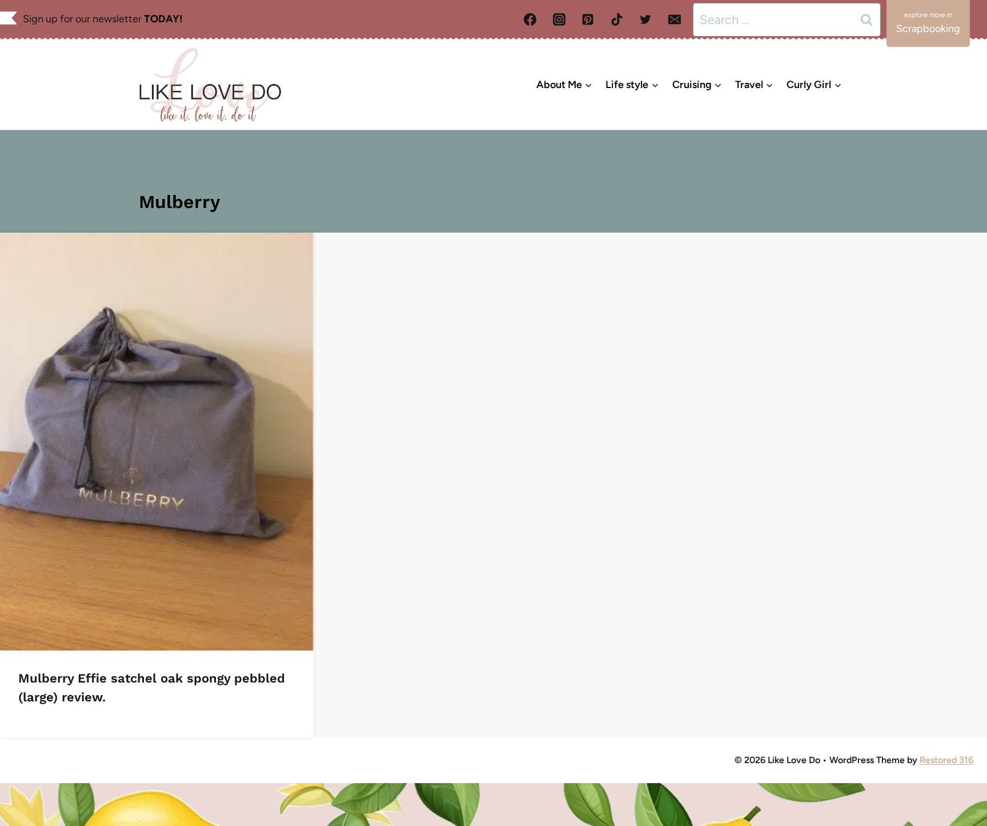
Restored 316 (946, 760)
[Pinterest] (587, 19)
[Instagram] (559, 19)
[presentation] (157, 442)
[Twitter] (645, 19)
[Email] (674, 19)
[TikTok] (616, 19)
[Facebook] (530, 19)
